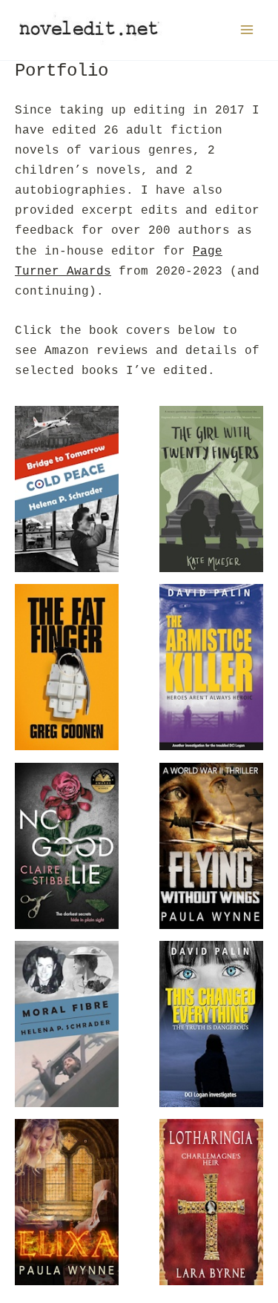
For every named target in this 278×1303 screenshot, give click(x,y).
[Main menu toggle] (246, 30)
